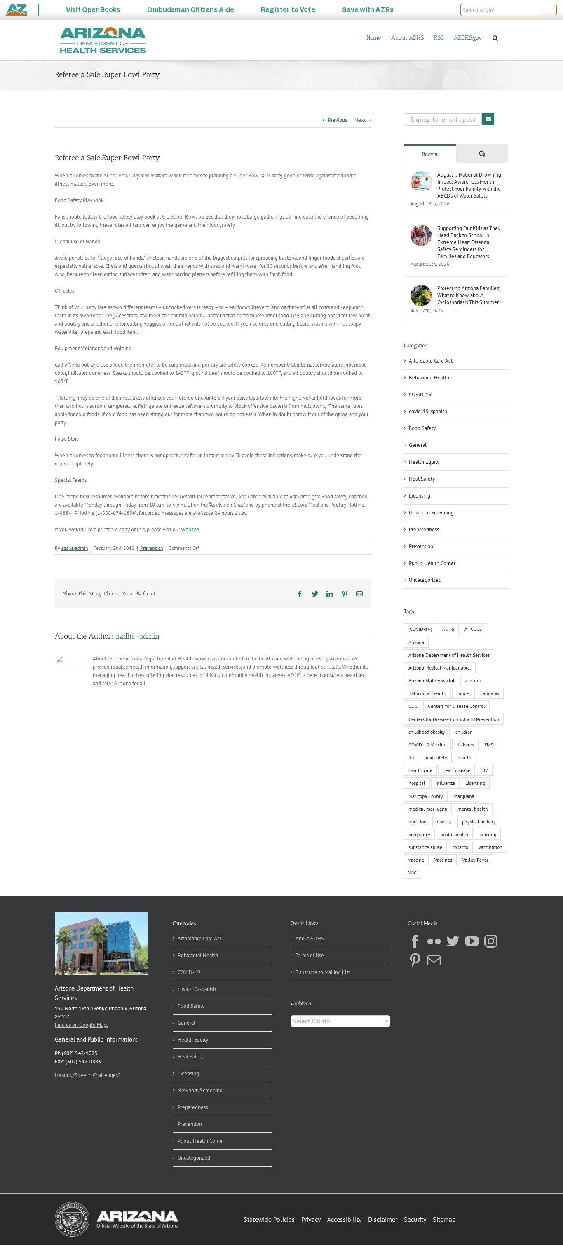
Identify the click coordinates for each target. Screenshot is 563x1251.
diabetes (465, 745)
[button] (550, 10)
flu (411, 757)
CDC (413, 706)
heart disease (456, 770)
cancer (463, 693)
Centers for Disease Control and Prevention (453, 719)
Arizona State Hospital (431, 680)
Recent (430, 154)
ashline (473, 680)
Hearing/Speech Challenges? (87, 1075)
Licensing (419, 495)
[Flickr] (434, 941)
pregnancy (419, 834)
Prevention (151, 548)
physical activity (479, 821)
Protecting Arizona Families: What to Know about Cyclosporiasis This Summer (468, 295)
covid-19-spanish (428, 411)
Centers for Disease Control (456, 706)
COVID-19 (420, 394)
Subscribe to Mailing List (323, 972)
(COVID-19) (420, 629)
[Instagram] (490, 941)
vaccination (490, 847)
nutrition (417, 821)
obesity (444, 821)
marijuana (463, 796)
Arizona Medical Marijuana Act (439, 668)
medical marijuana (427, 809)
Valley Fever (475, 860)
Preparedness (424, 529)
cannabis (490, 693)
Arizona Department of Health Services (449, 655)
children (464, 732)
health (464, 757)
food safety (435, 757)
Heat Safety (422, 478)
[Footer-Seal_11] (116, 1204)
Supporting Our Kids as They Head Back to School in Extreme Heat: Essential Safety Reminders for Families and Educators (468, 242)
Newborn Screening (431, 512)
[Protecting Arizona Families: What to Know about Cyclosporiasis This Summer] (421, 288)
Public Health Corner (432, 563)
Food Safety (422, 428)
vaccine (416, 860)
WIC (412, 873)
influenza (445, 783)
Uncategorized (425, 580)
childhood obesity (426, 732)
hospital (416, 783)
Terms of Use (310, 955)
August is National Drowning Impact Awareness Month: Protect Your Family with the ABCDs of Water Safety (469, 185)
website (190, 529)
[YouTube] (472, 941)
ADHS (448, 629)
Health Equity (424, 461)
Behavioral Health (429, 377)
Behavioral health (427, 693)
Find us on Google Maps (81, 1024)
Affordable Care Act (431, 360)
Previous (337, 119)
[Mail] (434, 960)
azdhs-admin (74, 548)
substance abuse (425, 847)
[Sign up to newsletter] (488, 119)
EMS (488, 745)
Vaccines (443, 860)
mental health (472, 809)
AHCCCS (473, 629)
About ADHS (310, 938)
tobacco (460, 847)
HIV (484, 770)
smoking (487, 834)
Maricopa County (425, 796)
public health (454, 834)
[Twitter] (453, 941)
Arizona (416, 642)
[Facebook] (415, 941)
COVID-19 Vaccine (427, 745)
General (418, 445)
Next (360, 119)
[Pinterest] (415, 960)
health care (420, 770)
